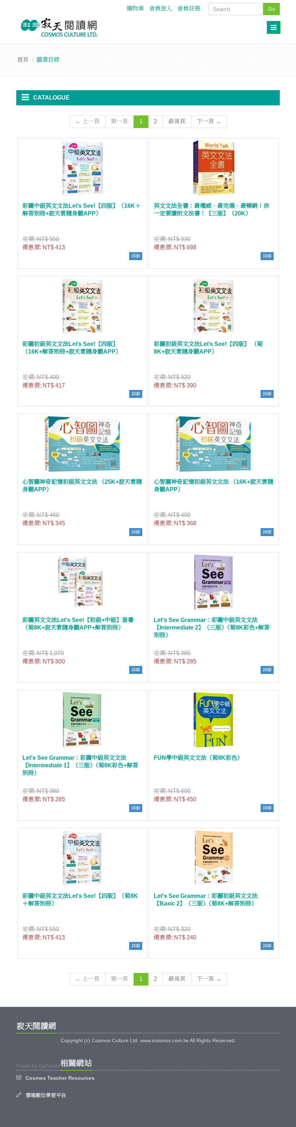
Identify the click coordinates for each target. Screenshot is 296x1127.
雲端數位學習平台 (46, 1095)
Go (271, 9)
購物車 (135, 8)
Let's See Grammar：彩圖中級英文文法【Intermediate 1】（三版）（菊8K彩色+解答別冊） (80, 765)
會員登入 (160, 8)
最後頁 (177, 121)
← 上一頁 (87, 121)
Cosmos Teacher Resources (60, 1078)
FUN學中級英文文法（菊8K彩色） (198, 758)
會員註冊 (188, 8)
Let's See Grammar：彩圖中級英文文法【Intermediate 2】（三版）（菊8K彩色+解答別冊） (212, 627)
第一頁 (119, 121)
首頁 (23, 60)
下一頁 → (209, 121)
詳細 (135, 256)
